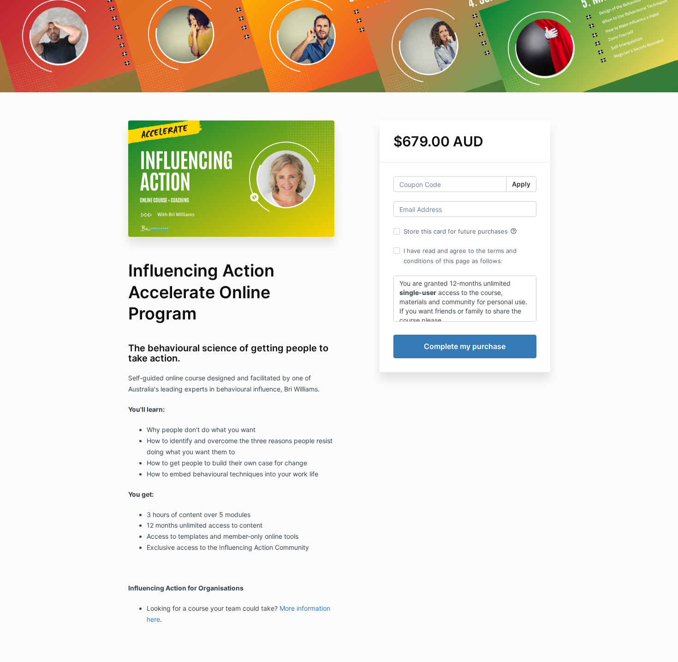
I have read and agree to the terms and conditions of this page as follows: (460, 256)
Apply (521, 184)
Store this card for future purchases (460, 231)
